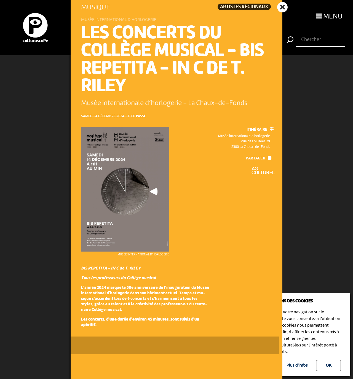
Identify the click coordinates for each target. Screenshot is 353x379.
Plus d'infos (297, 365)
